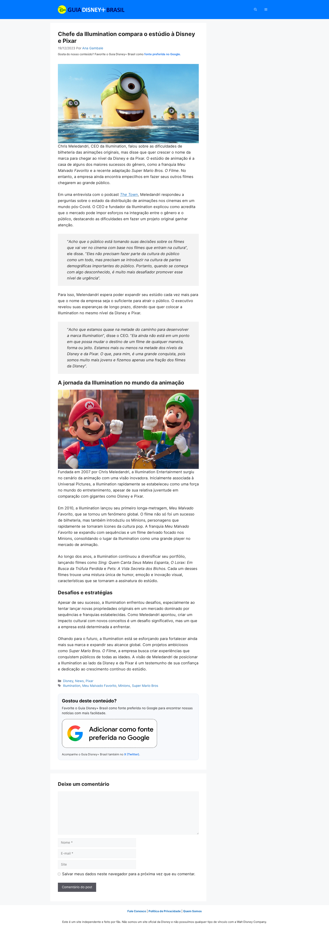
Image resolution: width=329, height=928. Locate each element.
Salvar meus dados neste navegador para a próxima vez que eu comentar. (128, 874)
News (79, 681)
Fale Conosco (136, 911)
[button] (255, 9)
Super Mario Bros (145, 686)
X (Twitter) (131, 754)
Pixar (89, 681)
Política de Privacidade (165, 911)
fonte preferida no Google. (162, 54)
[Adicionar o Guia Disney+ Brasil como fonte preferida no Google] (109, 733)
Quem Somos (192, 911)
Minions (124, 686)
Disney (68, 681)
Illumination (71, 686)
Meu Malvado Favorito (99, 686)
